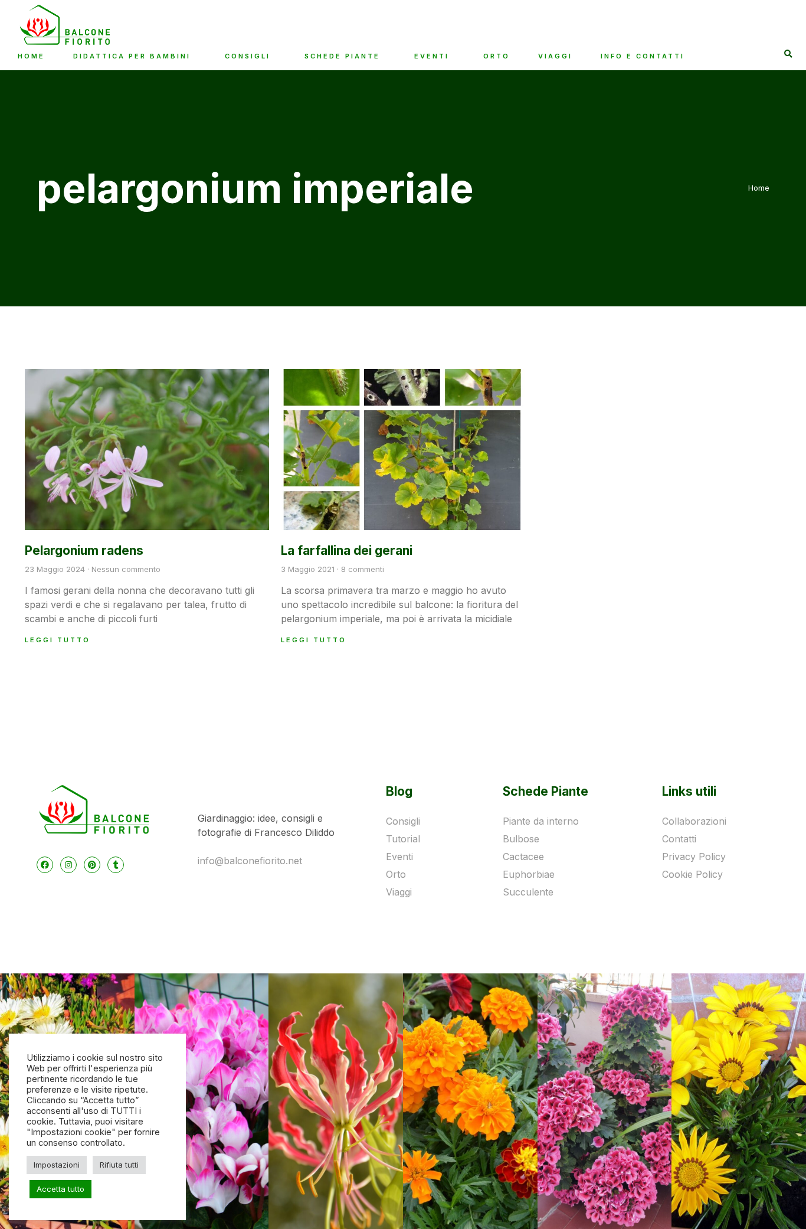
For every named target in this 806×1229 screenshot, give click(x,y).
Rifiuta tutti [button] (119, 1164)
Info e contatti (642, 56)
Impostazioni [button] (57, 1164)
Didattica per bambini (132, 56)
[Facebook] (45, 865)
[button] (788, 54)
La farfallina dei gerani (346, 550)
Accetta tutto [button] (60, 1189)
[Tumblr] (115, 865)
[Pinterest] (92, 865)
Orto (496, 56)
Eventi (431, 56)
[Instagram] (68, 865)
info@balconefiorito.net (250, 861)
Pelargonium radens (84, 550)
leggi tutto (57, 640)
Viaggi (555, 56)
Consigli (247, 56)
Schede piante (342, 56)
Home (31, 56)
